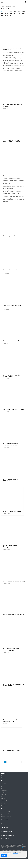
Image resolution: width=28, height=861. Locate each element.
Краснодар (3, 783)
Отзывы (3, 777)
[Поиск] (26, 2)
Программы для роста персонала (8, 814)
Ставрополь (4, 802)
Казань (2, 788)
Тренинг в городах (5, 780)
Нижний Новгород (5, 803)
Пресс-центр (4, 819)
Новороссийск (4, 790)
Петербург (3, 786)
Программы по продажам (7, 811)
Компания (3, 773)
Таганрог (3, 792)
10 (20, 762)
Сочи (2, 796)
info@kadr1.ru (6, 838)
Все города (3, 805)
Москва (2, 784)
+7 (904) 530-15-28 (7, 831)
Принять (4, 855)
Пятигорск (3, 794)
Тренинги (3, 808)
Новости (3, 822)
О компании (3, 775)
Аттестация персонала (6, 816)
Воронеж (3, 798)
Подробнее (15, 853)
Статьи (2, 823)
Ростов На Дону (4, 800)
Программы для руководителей (8, 812)
